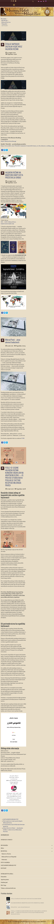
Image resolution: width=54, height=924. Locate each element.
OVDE (22, 438)
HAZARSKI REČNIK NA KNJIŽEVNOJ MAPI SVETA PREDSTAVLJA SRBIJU (14, 175)
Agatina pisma (5, 879)
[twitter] (13, 1)
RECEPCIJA (4, 851)
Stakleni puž (4, 882)
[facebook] (11, 1)
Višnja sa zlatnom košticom (8, 888)
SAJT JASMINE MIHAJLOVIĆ (10, 819)
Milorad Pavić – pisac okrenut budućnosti (12, 341)
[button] (44, 845)
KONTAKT (3, 868)
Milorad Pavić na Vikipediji (9, 857)
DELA (2, 848)
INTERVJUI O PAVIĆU (6, 840)
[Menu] (14, 5)
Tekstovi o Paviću (6, 854)
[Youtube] (15, 1)
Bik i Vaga (3, 885)
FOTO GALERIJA (5, 862)
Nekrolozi (4, 859)
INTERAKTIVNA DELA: (7, 874)
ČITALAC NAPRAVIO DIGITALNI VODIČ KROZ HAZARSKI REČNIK (13, 46)
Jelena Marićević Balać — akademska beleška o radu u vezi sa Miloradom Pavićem (13, 829)
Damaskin (3, 877)
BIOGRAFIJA (4, 845)
